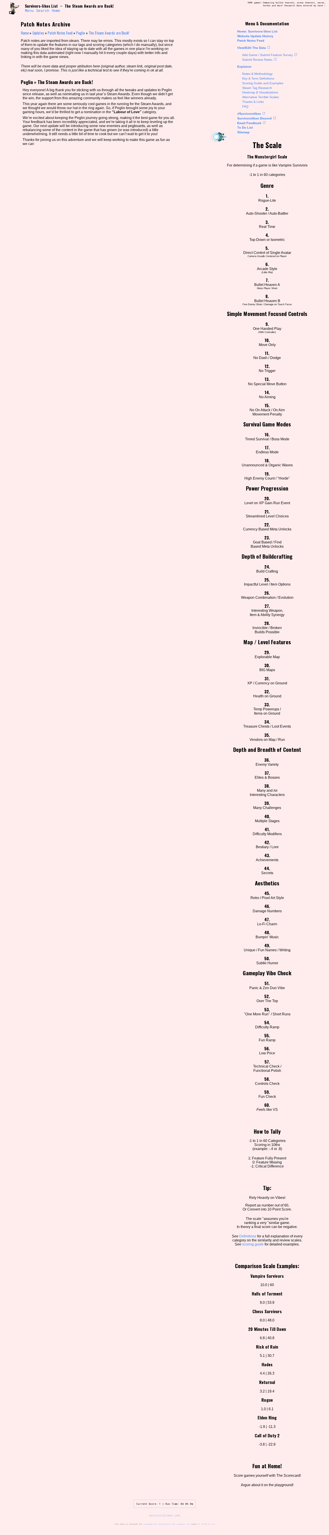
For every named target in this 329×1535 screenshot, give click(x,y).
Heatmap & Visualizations (260, 92)
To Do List (245, 127)
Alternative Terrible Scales (260, 97)
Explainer (244, 66)
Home (56, 10)
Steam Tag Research (257, 88)
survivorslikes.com (164, 1515)
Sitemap (243, 132)
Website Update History (255, 36)
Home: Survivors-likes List (257, 31)
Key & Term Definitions (258, 78)
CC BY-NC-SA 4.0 (206, 1524)
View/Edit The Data (251, 48)
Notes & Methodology (257, 74)
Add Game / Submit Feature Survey (267, 55)
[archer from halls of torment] (14, 8)
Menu (29, 10)
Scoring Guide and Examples (262, 83)
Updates (38, 33)
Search (42, 10)
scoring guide (253, 1244)
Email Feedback (249, 123)
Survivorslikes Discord (254, 118)
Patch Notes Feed (250, 40)
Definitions (247, 1236)
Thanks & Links (253, 102)
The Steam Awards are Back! (109, 33)
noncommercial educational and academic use (166, 1524)
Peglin (80, 33)
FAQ (245, 106)
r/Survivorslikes (249, 113)
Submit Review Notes (257, 59)
